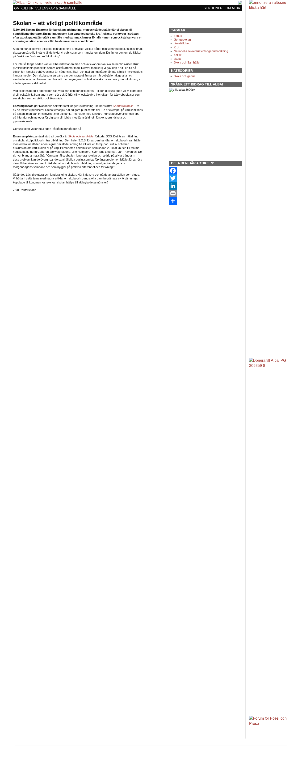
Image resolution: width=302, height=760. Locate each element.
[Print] (205, 193)
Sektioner (213, 8)
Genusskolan (182, 39)
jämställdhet (181, 43)
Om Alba (233, 8)
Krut (176, 47)
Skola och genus (184, 76)
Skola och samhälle (80, 136)
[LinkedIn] (205, 186)
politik (177, 55)
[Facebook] (205, 170)
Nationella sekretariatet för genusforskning (201, 51)
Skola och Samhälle (187, 62)
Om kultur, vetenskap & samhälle (45, 8)
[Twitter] (205, 178)
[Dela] (205, 201)
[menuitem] (213, 8)
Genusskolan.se (123, 106)
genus (178, 36)
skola (177, 58)
